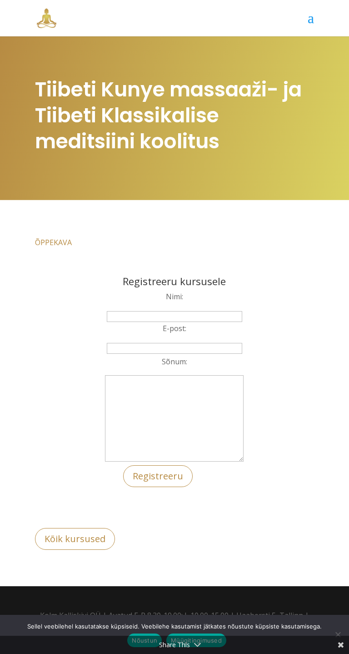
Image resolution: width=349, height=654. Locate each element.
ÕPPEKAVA (53, 242)
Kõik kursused (75, 539)
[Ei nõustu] (337, 634)
